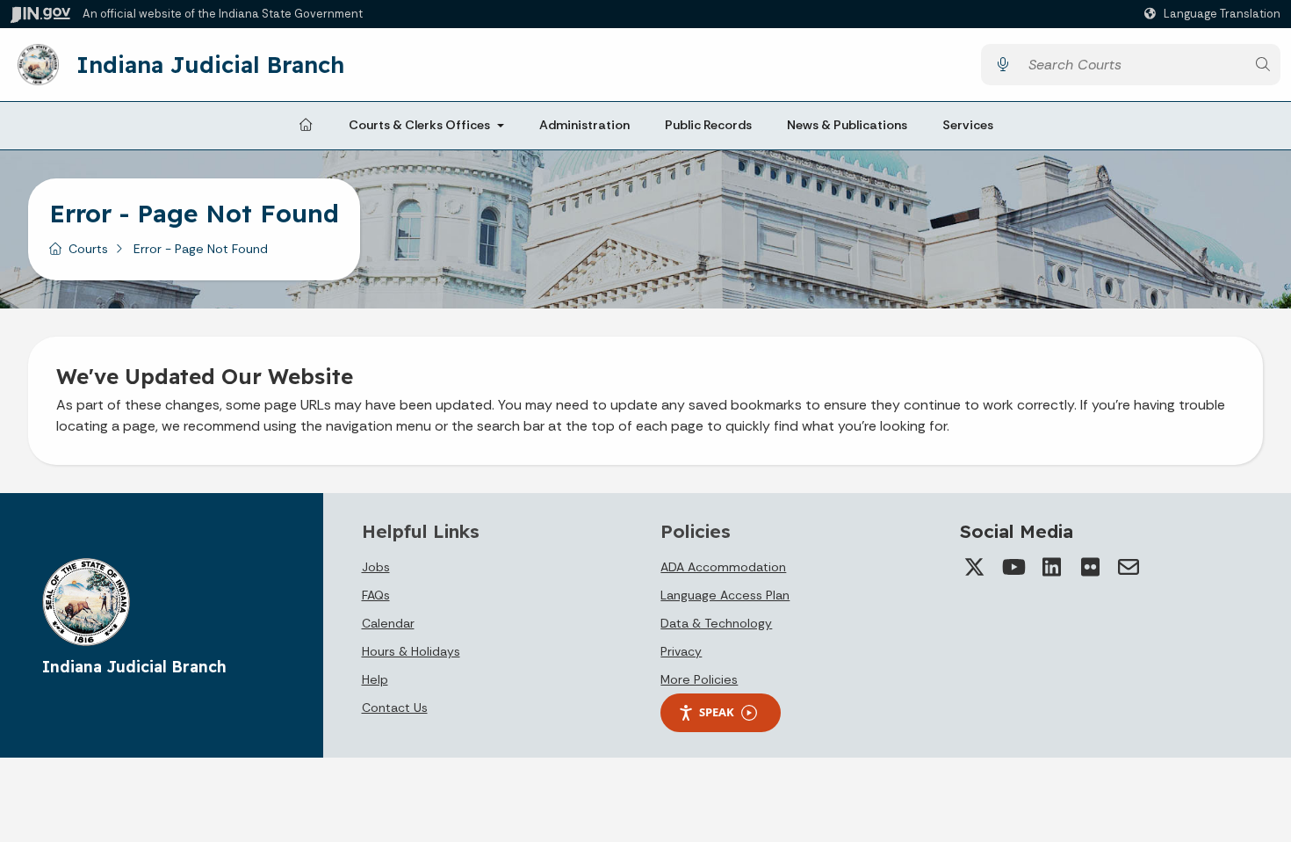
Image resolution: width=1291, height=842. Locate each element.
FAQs (376, 595)
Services (967, 125)
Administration (584, 125)
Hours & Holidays (411, 651)
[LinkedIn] (1051, 567)
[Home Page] (305, 125)
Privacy (681, 651)
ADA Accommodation (723, 567)
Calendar (388, 623)
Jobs (376, 567)
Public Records (708, 125)
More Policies (699, 679)
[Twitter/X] (974, 567)
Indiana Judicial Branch (210, 64)
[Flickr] (1090, 567)
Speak (716, 712)
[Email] (1128, 567)
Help (375, 679)
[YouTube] (1013, 567)
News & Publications (847, 125)
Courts (88, 249)
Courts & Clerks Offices (419, 125)
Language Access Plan (725, 595)
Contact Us (395, 707)
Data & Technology (716, 623)
